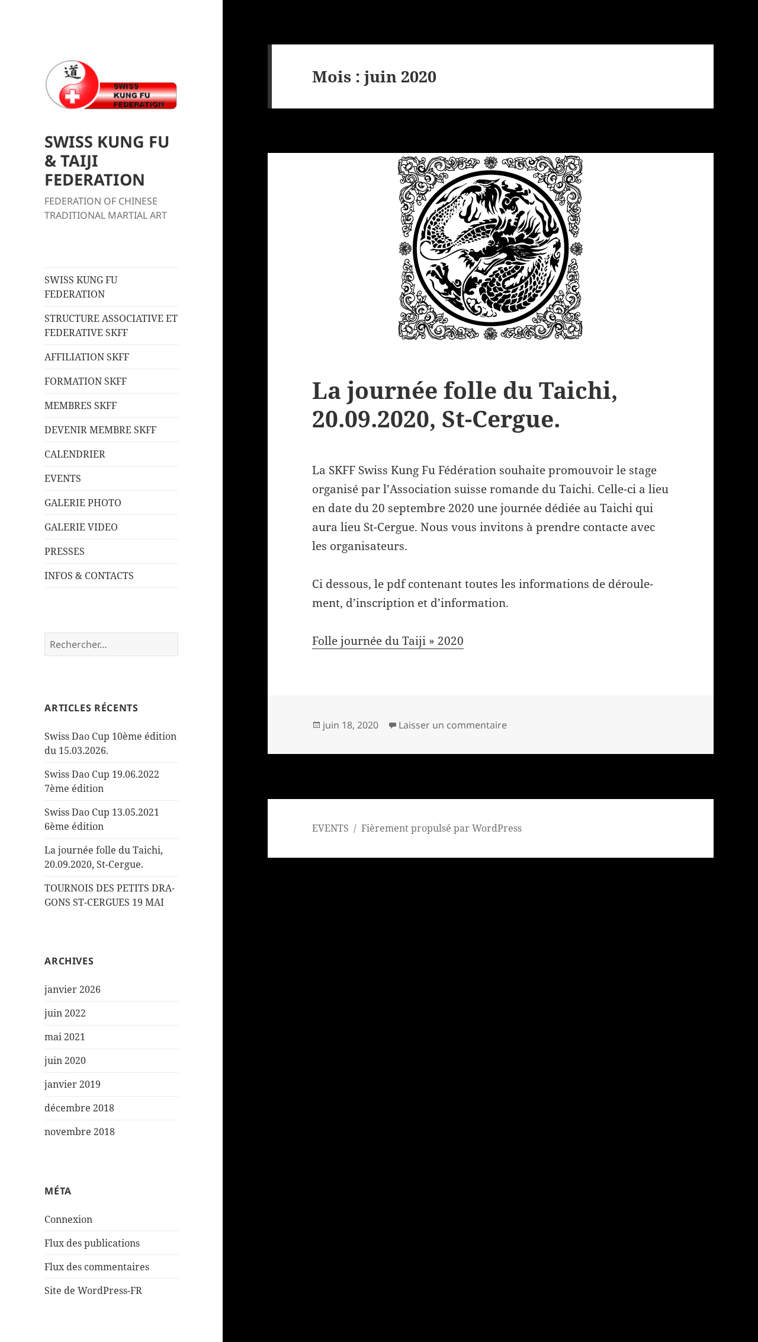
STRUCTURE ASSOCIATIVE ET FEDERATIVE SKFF (111, 325)
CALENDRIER (74, 454)
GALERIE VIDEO (81, 526)
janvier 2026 (72, 989)
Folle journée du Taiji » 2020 (388, 640)
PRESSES (64, 551)
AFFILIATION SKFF (86, 356)
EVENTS (62, 478)
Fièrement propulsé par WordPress (441, 828)
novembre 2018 (79, 1131)
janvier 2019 (72, 1084)
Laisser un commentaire (453, 724)
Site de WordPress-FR (93, 1290)
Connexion (68, 1219)
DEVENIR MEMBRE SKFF (100, 429)
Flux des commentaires (96, 1266)
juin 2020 (65, 1060)
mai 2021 (64, 1036)
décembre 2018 (79, 1107)
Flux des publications (92, 1243)
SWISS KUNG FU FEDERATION (80, 287)
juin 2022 (65, 1013)
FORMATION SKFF (85, 381)
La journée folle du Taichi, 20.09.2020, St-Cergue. (465, 404)
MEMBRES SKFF (80, 405)
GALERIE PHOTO (82, 502)
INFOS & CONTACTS (89, 575)
